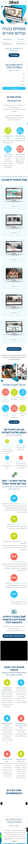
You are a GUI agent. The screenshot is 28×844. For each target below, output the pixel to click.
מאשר (14, 841)
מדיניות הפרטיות (7, 838)
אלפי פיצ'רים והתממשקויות (14, 792)
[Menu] (26, 2)
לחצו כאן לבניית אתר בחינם (14, 636)
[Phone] (1, 2)
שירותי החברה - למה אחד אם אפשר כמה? (14, 482)
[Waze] (5, 2)
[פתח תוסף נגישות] (26, 830)
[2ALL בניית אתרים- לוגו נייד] (15, 2)
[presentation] (26, 803)
